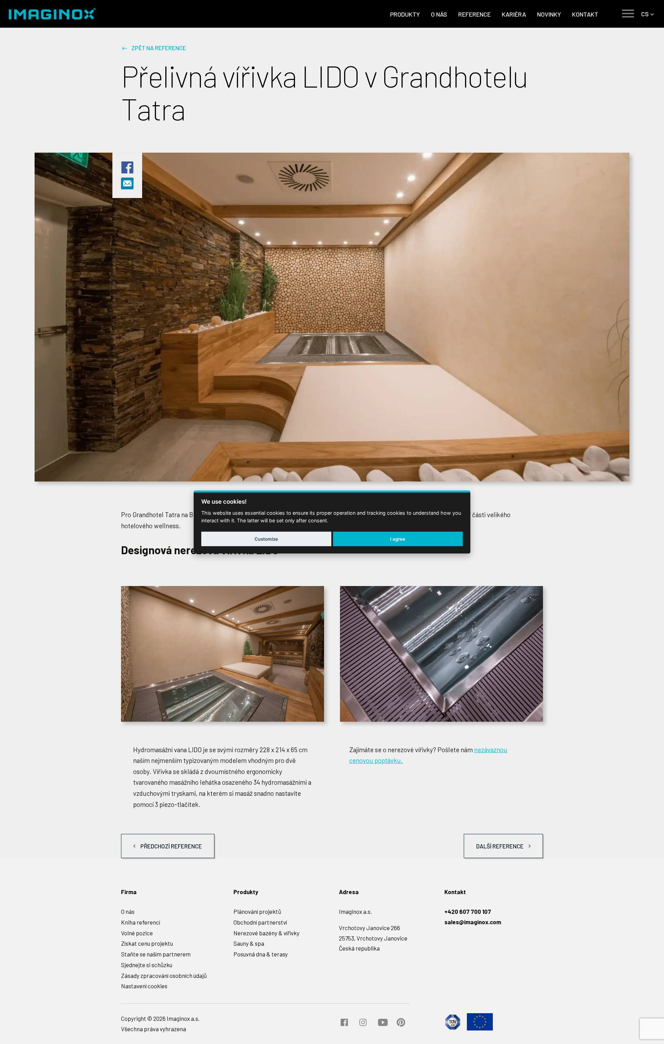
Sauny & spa (248, 943)
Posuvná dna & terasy (260, 954)
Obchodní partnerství (260, 922)
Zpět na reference (158, 47)
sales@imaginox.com (472, 921)
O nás (128, 911)
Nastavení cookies (144, 985)
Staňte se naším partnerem (156, 954)
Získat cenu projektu (147, 943)
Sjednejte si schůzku (146, 964)
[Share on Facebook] (127, 172)
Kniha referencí (140, 922)
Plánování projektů (257, 911)
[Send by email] (127, 186)
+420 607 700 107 (467, 911)
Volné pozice (137, 932)
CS (645, 14)
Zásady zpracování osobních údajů (164, 975)
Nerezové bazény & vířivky (266, 932)
